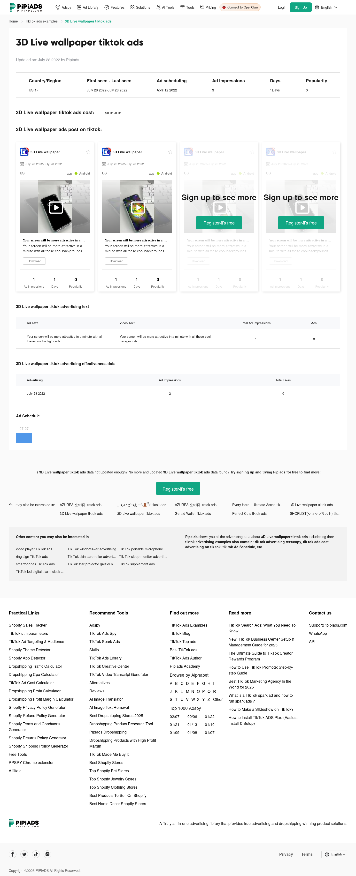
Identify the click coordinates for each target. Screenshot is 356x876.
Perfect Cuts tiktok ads (249, 513)
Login (282, 7)
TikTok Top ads (183, 641)
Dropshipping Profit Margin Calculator (41, 699)
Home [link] (14, 21)
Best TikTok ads (183, 649)
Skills (94, 649)
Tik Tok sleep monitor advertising (144, 556)
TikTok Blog (180, 633)
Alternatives (99, 682)
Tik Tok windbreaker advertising (92, 549)
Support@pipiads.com (328, 625)
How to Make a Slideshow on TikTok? (261, 709)
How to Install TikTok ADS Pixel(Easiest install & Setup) (263, 720)
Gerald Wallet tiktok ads (193, 513)
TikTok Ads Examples (188, 625)
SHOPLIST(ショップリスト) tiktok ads (318, 513)
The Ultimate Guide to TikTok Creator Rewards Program (261, 656)
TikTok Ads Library (105, 658)
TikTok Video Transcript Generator (118, 674)
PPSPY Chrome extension (31, 762)
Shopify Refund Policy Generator (37, 715)
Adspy (94, 625)
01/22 (210, 716)
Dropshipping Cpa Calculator (34, 674)
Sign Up (301, 7)
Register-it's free (219, 222)
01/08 (192, 732)
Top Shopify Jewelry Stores (112, 779)
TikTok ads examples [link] (42, 21)
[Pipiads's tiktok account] (36, 854)
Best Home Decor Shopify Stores (117, 803)
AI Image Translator (106, 699)
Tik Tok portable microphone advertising (145, 549)
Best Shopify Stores (106, 762)
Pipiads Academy (185, 666)
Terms (307, 854)
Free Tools (18, 754)
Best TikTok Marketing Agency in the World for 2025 (260, 684)
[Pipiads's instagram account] (47, 854)
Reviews (96, 691)
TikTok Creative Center (109, 666)
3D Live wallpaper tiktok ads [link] (88, 21)
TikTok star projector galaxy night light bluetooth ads (93, 564)
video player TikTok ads (34, 549)
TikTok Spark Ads (104, 641)
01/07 (210, 732)
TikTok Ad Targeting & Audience (36, 641)
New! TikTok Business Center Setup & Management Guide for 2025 (261, 642)
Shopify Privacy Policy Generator (37, 707)
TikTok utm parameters (28, 633)
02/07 (174, 716)
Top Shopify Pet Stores (109, 770)
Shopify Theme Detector (29, 649)
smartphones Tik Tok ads (35, 564)
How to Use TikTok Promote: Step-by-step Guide (261, 670)
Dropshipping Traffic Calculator (35, 666)
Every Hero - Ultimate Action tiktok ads (261, 504)
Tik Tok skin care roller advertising (93, 556)
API (312, 641)
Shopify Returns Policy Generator (37, 738)
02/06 (192, 716)
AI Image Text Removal (109, 707)
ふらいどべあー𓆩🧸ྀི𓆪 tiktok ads (141, 504)
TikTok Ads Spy (102, 633)
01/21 (174, 724)
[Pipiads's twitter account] (24, 854)
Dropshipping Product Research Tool (121, 723)
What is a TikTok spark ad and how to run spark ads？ (261, 698)
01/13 (192, 724)
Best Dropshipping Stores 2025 (116, 715)
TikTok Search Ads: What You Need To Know (262, 628)
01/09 (174, 732)
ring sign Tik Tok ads (32, 556)
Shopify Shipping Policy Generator (38, 746)
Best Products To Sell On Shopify (118, 795)
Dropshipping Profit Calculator (35, 691)
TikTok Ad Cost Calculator (31, 682)
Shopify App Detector (27, 658)
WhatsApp (318, 633)
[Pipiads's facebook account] (12, 854)
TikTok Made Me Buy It (109, 754)
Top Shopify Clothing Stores (113, 787)
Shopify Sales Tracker (27, 625)
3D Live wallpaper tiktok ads (311, 504)
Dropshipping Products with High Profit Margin (122, 743)
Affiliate (15, 770)
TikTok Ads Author (185, 658)
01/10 (210, 724)
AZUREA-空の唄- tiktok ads (80, 504)
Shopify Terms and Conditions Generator (34, 726)
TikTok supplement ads (137, 564)
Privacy (286, 854)
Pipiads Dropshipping (108, 732)
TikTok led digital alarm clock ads (41, 571)
